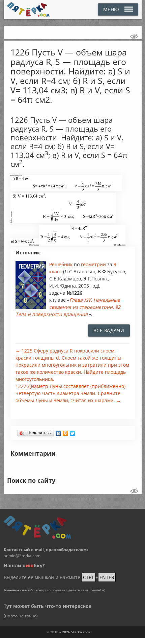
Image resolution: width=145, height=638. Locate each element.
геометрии (94, 264)
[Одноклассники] (65, 431)
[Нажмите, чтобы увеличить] (66, 189)
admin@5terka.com (22, 556)
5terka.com (80, 632)
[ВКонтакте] (58, 431)
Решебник (61, 264)
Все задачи (108, 330)
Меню (111, 9)
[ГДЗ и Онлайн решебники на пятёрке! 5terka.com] (28, 9)
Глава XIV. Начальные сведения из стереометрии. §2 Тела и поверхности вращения (68, 307)
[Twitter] (72, 431)
